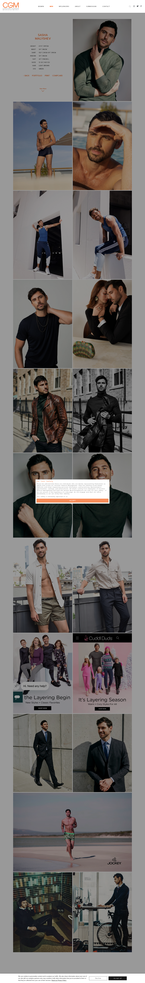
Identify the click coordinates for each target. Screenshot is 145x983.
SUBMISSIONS (91, 6)
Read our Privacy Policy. (59, 980)
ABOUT (78, 6)
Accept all (118, 978)
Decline (98, 978)
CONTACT (106, 6)
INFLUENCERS (64, 6)
